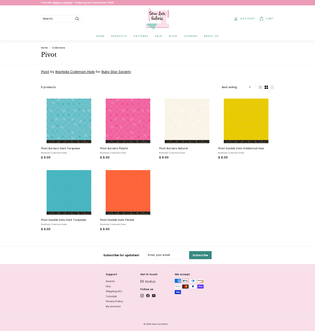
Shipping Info (114, 291)
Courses (191, 36)
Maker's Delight (63, 2)
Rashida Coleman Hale (75, 71)
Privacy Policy (114, 301)
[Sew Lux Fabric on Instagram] (142, 296)
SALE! (159, 36)
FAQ (108, 286)
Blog (173, 36)
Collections (58, 47)
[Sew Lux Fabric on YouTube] (154, 296)
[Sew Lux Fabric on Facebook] (148, 296)
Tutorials (111, 296)
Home (100, 36)
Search (110, 281)
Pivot (45, 71)
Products (119, 36)
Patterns (141, 36)
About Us (211, 36)
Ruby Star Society (116, 71)
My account (113, 306)
